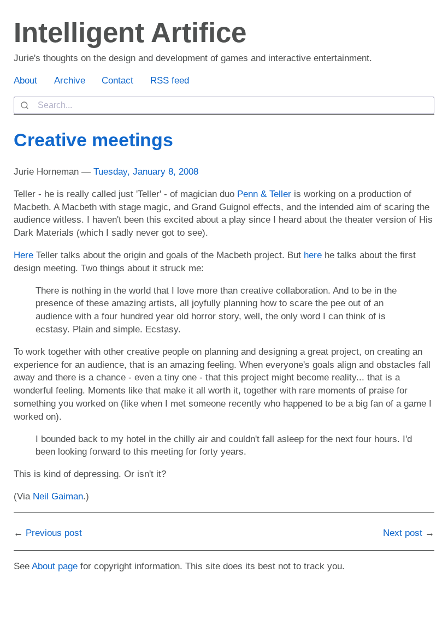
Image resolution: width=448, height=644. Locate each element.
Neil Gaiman (58, 496)
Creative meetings (93, 139)
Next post (402, 533)
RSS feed (169, 80)
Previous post (54, 533)
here (313, 255)
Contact (117, 80)
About (25, 80)
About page (55, 566)
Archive (69, 80)
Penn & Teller (264, 194)
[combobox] (224, 105)
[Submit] (26, 105)
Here (23, 255)
